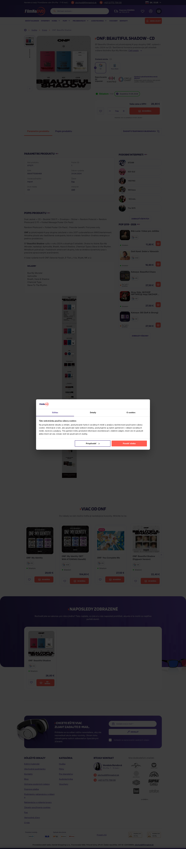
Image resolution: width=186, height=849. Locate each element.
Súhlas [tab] (55, 412)
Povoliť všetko (129, 443)
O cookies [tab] (131, 412)
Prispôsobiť (91, 443)
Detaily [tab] (93, 412)
